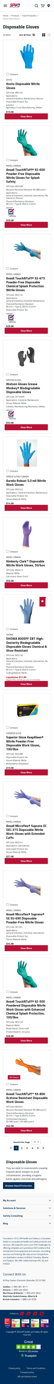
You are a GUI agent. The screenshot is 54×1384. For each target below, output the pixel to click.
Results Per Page (22, 1142)
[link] (10, 1148)
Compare (14, 74)
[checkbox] (7, 74)
